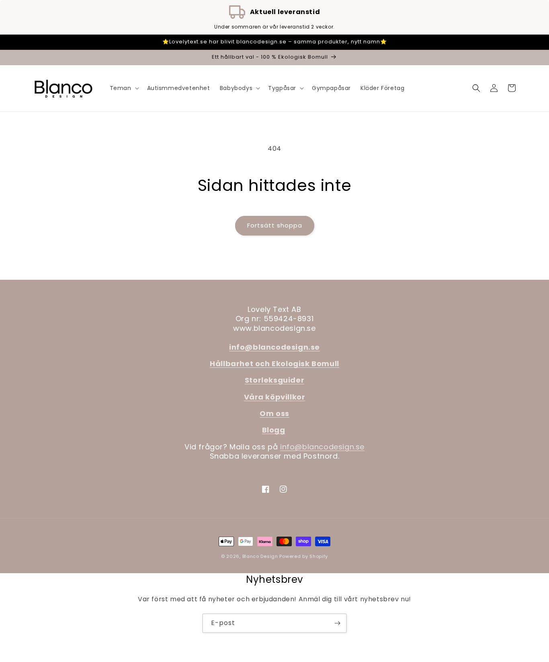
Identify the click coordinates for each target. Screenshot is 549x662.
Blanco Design (260, 556)
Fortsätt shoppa (274, 225)
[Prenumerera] (337, 623)
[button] (123, 88)
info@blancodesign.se (322, 447)
